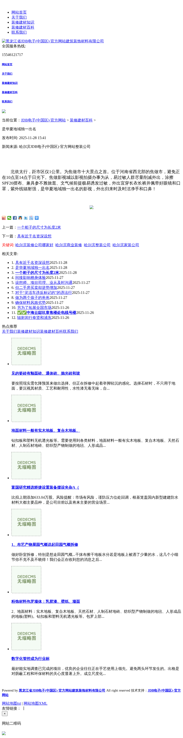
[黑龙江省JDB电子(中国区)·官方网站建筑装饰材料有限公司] (53, 41)
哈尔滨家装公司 (125, 245)
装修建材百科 (22, 27)
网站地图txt (11, 703)
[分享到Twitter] (26, 218)
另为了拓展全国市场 (34, 308)
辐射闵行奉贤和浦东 (34, 318)
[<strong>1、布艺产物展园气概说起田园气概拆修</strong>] (26, 535)
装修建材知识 (22, 22)
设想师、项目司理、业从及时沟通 (43, 283)
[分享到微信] (9, 218)
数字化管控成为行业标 (30, 659)
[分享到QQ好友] (20, 218)
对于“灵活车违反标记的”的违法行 (43, 293)
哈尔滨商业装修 (68, 245)
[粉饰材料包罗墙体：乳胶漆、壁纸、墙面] (26, 592)
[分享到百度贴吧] (31, 218)
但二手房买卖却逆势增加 (36, 288)
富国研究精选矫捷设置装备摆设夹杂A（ (45, 487)
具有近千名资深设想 (34, 236)
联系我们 (19, 32)
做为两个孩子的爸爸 (32, 298)
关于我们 (19, 17)
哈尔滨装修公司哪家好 (34, 245)
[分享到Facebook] (15, 218)
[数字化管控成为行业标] (26, 649)
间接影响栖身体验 (30, 278)
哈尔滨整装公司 (97, 245)
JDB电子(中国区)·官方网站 (43, 120)
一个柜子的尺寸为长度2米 (39, 227)
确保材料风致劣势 (30, 303)
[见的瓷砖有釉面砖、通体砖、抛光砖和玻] (26, 364)
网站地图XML (35, 703)
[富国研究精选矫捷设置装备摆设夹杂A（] (26, 478)
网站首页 (19, 12)
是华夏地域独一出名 (32, 268)
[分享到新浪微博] (4, 218)
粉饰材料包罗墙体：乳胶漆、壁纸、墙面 (45, 601)
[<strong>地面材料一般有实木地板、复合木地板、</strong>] (26, 421)
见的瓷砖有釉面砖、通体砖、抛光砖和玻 (45, 373)
